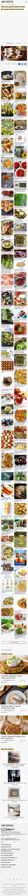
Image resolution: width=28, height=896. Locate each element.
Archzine (8, 2)
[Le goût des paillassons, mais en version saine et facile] (14, 664)
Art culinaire (11, 4)
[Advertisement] (14, 26)
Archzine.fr (8, 826)
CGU (2, 842)
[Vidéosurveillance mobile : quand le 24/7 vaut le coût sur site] (14, 781)
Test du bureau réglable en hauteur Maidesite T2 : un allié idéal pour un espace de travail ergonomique (15, 766)
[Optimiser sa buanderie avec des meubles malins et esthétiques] (14, 798)
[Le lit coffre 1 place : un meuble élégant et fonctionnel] (14, 816)
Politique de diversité (7, 853)
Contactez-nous (5, 862)
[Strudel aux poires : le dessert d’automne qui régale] (14, 694)
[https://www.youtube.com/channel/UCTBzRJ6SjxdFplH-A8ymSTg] (14, 879)
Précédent (10, 43)
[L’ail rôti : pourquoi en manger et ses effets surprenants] (14, 725)
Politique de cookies (7, 855)
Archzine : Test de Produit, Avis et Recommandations (10, 850)
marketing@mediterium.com (10, 838)
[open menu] (25, 2)
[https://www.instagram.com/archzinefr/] (10, 879)
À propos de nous (6, 844)
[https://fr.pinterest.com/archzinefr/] (20, 879)
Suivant (19, 43)
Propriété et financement (8, 864)
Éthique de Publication (7, 860)
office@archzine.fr (16, 839)
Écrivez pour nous (6, 846)
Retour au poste (10, 63)
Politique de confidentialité (9, 857)
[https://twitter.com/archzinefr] (17, 879)
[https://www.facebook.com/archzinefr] (7, 879)
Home (2, 4)
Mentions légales (6, 867)
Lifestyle (6, 4)
